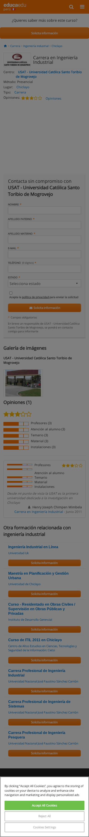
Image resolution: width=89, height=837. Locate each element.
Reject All (44, 816)
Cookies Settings (44, 827)
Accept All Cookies (44, 805)
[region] (44, 807)
